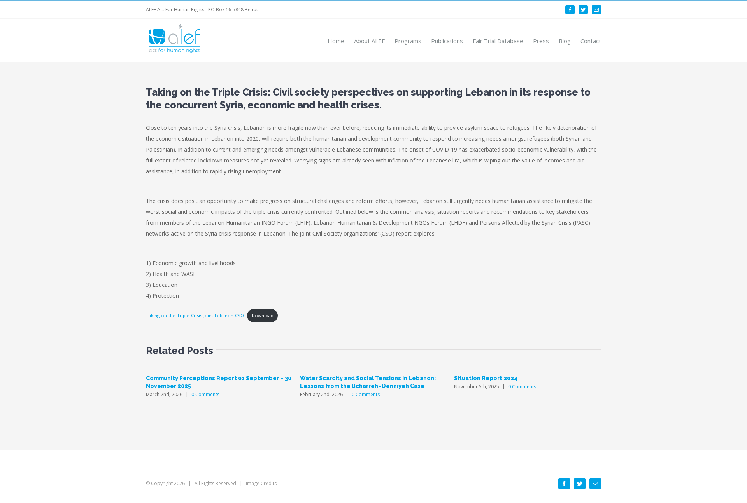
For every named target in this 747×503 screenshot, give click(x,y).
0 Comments (205, 394)
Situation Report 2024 (485, 378)
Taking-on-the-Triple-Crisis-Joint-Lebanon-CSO (195, 315)
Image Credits (261, 483)
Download (263, 315)
